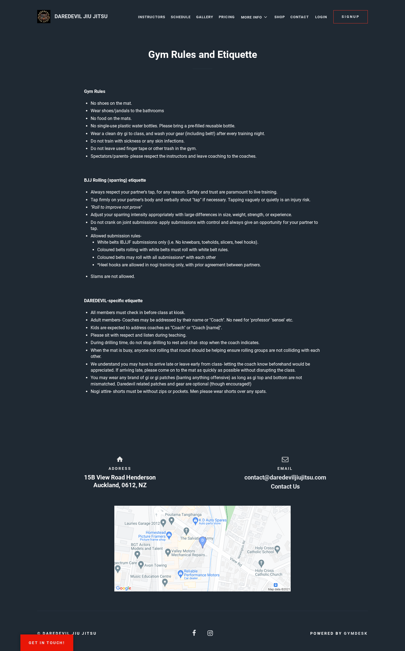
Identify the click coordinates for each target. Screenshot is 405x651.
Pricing (227, 17)
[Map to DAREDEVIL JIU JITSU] (202, 548)
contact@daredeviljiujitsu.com (285, 477)
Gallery (204, 17)
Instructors (151, 17)
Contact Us (285, 486)
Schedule (181, 17)
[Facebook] (194, 633)
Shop (279, 17)
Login (321, 17)
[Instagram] (210, 633)
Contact (299, 17)
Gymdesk (356, 633)
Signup (351, 17)
